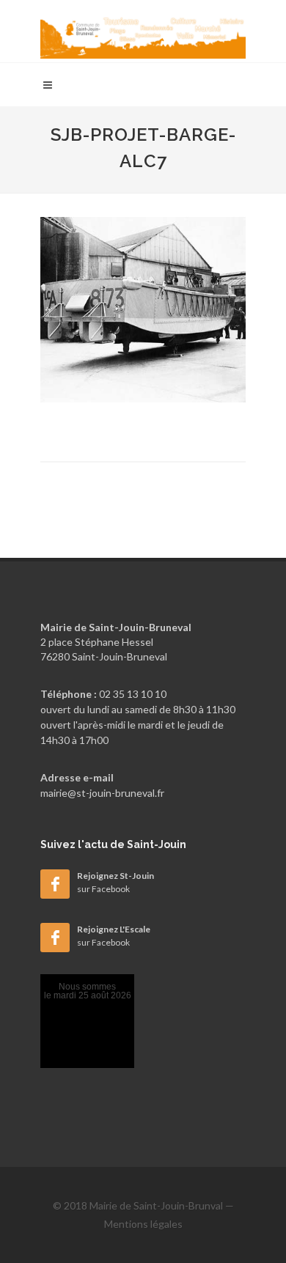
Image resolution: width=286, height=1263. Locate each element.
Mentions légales (143, 1224)
